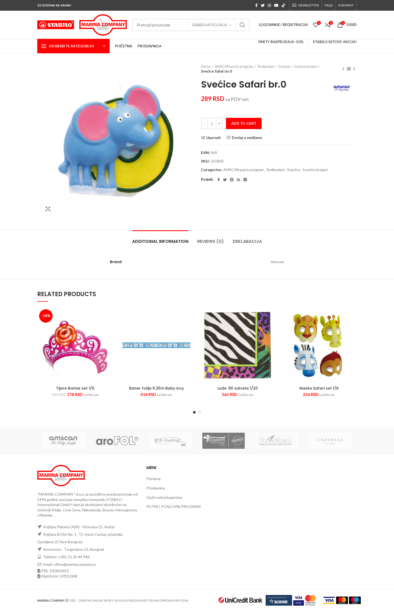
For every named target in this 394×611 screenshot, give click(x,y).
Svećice (284, 66)
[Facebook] (256, 5)
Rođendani (266, 66)
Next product (354, 68)
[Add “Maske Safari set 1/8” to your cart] (352, 328)
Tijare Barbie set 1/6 (75, 388)
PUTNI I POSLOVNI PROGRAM (173, 506)
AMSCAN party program (234, 66)
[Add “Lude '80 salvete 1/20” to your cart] (271, 328)
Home (205, 66)
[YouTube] (276, 5)
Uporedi (213, 137)
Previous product (343, 68)
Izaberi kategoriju (209, 25)
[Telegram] (245, 179)
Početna (153, 478)
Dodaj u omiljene (247, 137)
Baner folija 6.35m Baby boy (156, 388)
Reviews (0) (210, 241)
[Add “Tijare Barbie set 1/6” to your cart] (109, 328)
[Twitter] (262, 5)
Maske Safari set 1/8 (319, 388)
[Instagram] (269, 5)
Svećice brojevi (306, 66)
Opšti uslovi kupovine (164, 497)
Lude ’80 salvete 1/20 (237, 388)
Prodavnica (155, 488)
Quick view (98, 343)
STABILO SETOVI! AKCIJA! (335, 42)
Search (242, 25)
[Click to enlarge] (48, 209)
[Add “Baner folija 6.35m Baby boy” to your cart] (190, 328)
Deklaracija (247, 241)
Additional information (160, 241)
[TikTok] (283, 5)
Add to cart (243, 123)
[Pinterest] (231, 179)
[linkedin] (238, 179)
